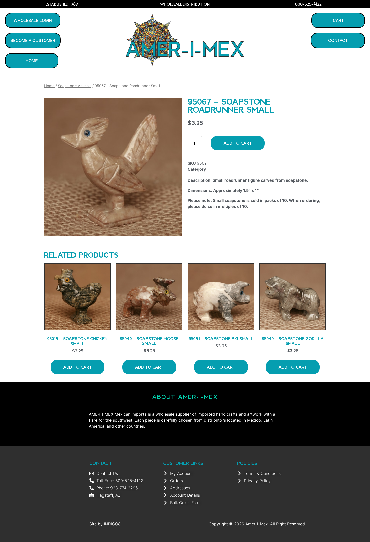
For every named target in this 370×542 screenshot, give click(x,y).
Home (49, 86)
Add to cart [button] (77, 367)
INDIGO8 (112, 523)
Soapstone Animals (74, 86)
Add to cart (237, 143)
